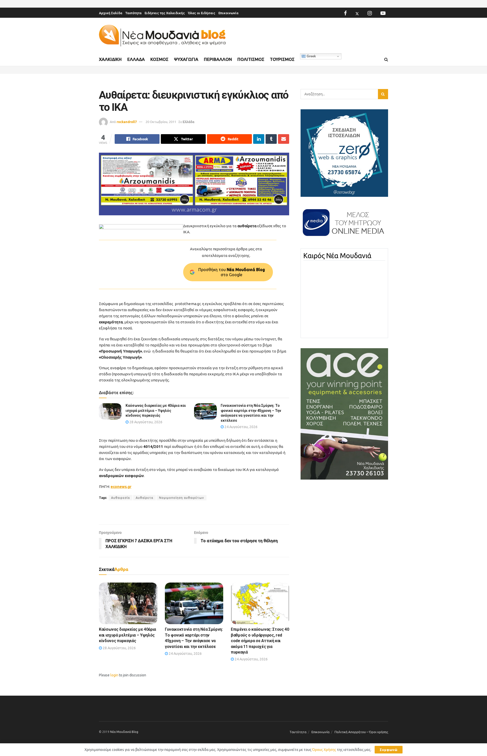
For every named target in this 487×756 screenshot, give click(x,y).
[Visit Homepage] (162, 36)
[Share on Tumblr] (271, 139)
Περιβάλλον (218, 59)
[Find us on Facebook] (345, 13)
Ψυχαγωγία (186, 59)
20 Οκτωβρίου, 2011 (161, 122)
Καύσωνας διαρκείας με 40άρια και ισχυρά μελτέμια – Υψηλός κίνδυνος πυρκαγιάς (156, 410)
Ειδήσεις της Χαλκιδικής (165, 13)
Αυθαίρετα (144, 497)
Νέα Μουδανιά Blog (124, 731)
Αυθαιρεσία (120, 497)
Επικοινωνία (228, 13)
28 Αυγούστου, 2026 (145, 422)
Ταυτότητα (133, 13)
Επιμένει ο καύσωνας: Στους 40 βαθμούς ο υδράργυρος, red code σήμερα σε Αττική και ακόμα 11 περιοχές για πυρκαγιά (260, 641)
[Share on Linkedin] (258, 139)
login (114, 675)
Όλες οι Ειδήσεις (201, 13)
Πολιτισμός (250, 59)
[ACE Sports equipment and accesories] (344, 414)
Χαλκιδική (110, 59)
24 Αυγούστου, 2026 (240, 427)
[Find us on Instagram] (369, 13)
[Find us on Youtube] (383, 13)
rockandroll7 (127, 122)
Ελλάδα (136, 59)
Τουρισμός (282, 59)
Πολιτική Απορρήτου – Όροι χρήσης (361, 732)
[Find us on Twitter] (357, 13)
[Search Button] (386, 59)
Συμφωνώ (388, 749)
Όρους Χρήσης (324, 750)
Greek (311, 56)
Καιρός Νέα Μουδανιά (337, 255)
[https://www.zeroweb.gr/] (344, 153)
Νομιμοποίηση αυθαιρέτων (181, 497)
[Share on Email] (283, 139)
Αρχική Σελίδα (110, 13)
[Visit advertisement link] (194, 184)
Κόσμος (159, 59)
